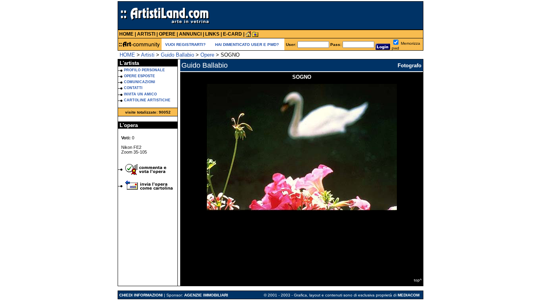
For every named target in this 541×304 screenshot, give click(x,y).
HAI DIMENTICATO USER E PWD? (247, 44)
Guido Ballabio (177, 55)
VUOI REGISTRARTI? (185, 44)
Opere (207, 55)
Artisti (147, 55)
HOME (127, 55)
